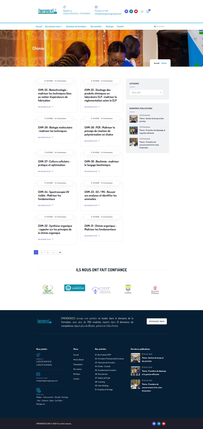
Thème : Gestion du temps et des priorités (151, 119)
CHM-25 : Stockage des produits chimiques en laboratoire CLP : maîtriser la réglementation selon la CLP (100, 95)
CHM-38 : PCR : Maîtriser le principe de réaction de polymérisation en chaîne (99, 130)
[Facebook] (126, 11)
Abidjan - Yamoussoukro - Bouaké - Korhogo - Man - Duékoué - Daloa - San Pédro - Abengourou (52, 400)
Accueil (156, 63)
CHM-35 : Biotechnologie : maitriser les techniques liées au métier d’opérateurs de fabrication (54, 95)
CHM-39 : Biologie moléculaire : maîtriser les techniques (55, 129)
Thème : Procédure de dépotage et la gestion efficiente (152, 131)
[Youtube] (136, 11)
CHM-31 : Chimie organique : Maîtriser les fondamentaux (100, 227)
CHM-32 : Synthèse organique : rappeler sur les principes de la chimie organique (55, 229)
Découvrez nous (156, 321)
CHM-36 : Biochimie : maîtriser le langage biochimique (101, 163)
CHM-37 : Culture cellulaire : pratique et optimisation (54, 163)
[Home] (47, 11)
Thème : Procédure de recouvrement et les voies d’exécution (149, 145)
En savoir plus (44, 107)
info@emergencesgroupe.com (47, 380)
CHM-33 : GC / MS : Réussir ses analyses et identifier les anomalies (100, 195)
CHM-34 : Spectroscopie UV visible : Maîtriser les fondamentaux (53, 195)
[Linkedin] (131, 11)
